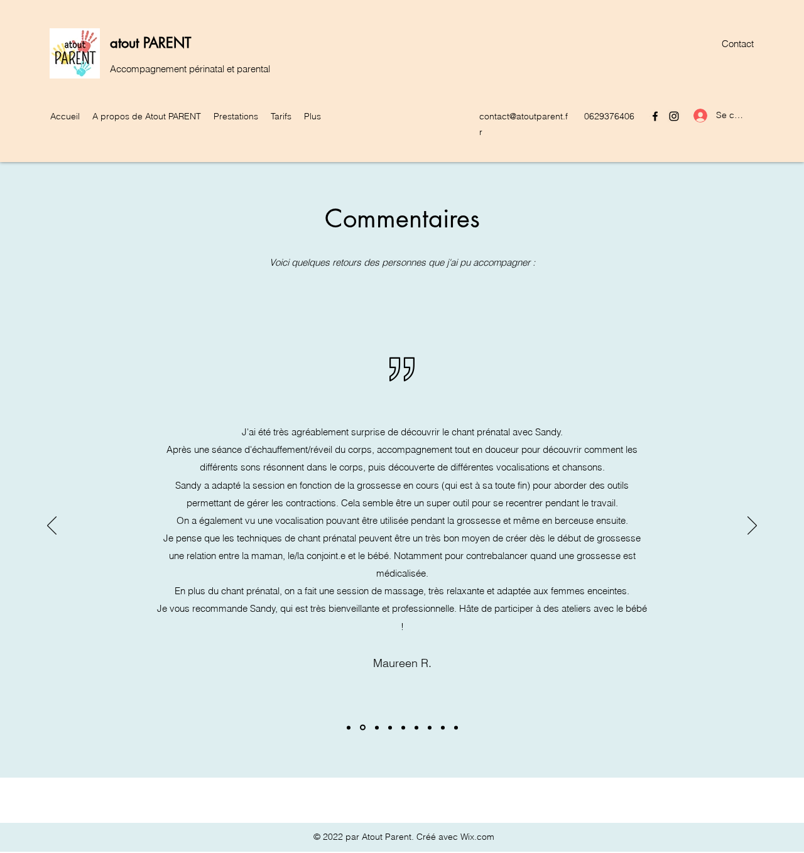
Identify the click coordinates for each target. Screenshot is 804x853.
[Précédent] (52, 526)
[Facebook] (655, 116)
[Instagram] (674, 116)
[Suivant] (752, 526)
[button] (146, 116)
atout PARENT (150, 43)
